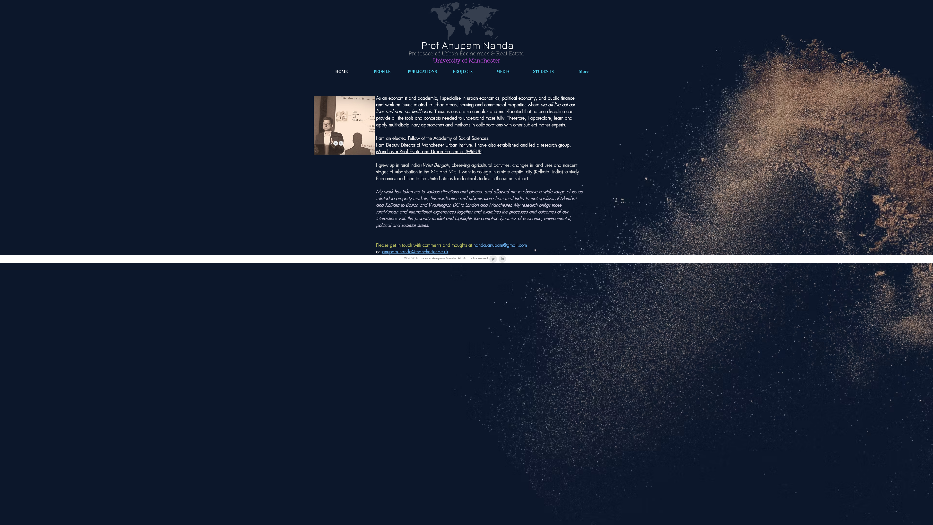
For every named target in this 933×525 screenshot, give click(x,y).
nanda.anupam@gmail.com (500, 245)
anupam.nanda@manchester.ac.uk (415, 251)
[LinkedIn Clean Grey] (341, 143)
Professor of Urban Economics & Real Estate (466, 54)
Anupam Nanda (476, 45)
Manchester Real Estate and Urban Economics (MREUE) (429, 151)
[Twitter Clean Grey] (335, 143)
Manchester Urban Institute (447, 145)
